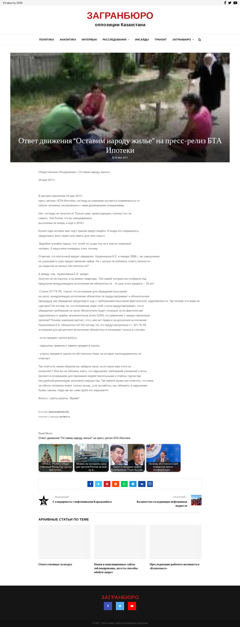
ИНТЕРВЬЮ (89, 39)
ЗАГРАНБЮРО (120, 16)
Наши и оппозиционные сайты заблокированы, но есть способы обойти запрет (116, 568)
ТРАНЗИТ (160, 39)
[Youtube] (132, 606)
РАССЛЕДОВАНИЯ (114, 39)
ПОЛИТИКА (46, 39)
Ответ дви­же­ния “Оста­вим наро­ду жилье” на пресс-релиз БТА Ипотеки (84, 438)
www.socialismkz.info (59, 412)
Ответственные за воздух (55, 564)
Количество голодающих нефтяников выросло (162, 504)
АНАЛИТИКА (68, 39)
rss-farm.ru (64, 417)
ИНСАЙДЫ (142, 39)
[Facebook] (108, 606)
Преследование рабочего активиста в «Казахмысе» (175, 566)
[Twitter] (120, 606)
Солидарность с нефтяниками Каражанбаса (82, 502)
